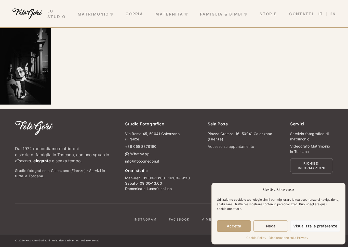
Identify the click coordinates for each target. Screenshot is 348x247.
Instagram (145, 219)
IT (320, 14)
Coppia (134, 14)
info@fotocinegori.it (142, 161)
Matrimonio (93, 14)
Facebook (179, 219)
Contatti (301, 14)
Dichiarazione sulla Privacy (288, 238)
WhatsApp (139, 154)
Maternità (169, 14)
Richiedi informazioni (312, 166)
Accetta (234, 226)
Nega (270, 226)
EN (333, 14)
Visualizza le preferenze (315, 226)
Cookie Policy (256, 238)
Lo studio (56, 14)
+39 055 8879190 (141, 146)
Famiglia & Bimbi (221, 14)
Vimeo (208, 219)
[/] (27, 14)
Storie (268, 14)
